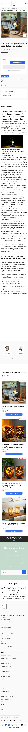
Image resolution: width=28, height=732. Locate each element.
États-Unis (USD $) (5, 717)
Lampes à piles (7, 353)
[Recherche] (22, 3)
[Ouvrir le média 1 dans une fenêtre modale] (14, 25)
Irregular (10, 95)
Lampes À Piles (5, 126)
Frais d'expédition (4, 51)
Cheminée (21, 353)
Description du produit (7, 106)
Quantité (4, 59)
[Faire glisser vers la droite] (25, 25)
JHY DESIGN (5, 41)
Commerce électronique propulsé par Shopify (17, 729)
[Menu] (1, 3)
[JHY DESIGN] (4, 609)
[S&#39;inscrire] (24, 572)
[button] (14, 67)
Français (16, 717)
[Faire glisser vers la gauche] (2, 25)
